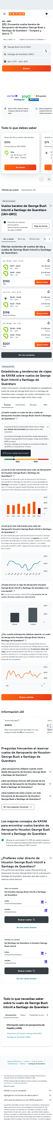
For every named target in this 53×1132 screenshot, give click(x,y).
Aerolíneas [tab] (20, 405)
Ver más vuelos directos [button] (26, 927)
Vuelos (26, 1061)
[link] (26, 697)
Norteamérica (12, 1064)
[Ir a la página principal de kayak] (17, 13)
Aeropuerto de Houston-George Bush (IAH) (24, 1033)
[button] (4, 14)
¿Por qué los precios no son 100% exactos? (23, 1100)
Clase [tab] (22, 1015)
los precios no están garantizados (15, 1083)
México (22, 1064)
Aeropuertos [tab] (10, 1015)
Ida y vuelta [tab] (8, 239)
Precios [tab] (7, 405)
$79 (4, 24)
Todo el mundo (37, 1061)
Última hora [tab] (34, 239)
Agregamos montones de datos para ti (21, 1095)
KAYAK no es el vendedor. (15, 1090)
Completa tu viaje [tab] (37, 1015)
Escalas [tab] (33, 405)
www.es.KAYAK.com (14, 1061)
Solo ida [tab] (21, 239)
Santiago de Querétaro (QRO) (19, 1037)
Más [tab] (45, 405)
